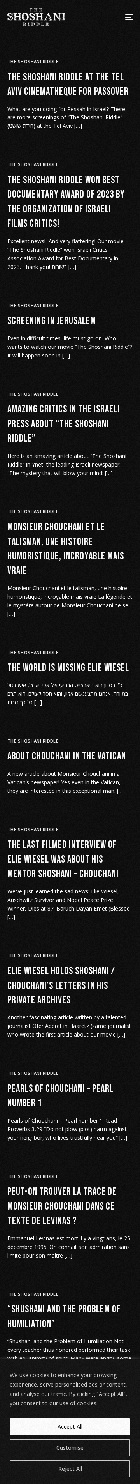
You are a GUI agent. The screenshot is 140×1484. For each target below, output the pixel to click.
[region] (70, 1421)
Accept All (70, 1426)
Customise (70, 1447)
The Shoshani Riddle (32, 61)
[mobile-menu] (124, 17)
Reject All (70, 1468)
